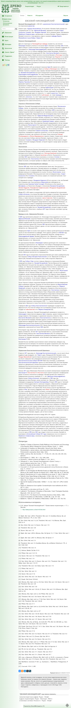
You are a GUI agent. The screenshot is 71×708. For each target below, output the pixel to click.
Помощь (7, 60)
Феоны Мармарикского (37, 136)
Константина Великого (43, 333)
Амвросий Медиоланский (45, 115)
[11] (54, 115)
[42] (41, 387)
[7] (51, 76)
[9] (31, 82)
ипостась (29, 97)
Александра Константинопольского (29, 325)
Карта (6, 40)
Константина (35, 159)
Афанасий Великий (40, 30)
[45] (34, 408)
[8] (28, 80)
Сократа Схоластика (42, 130)
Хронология (8, 48)
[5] (32, 64)
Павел (39, 355)
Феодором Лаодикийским (57, 188)
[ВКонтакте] (20, 671)
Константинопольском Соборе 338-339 (30, 360)
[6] (51, 67)
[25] (61, 244)
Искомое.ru (37, 700)
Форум (39, 6)
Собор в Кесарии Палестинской (37, 256)
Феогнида (59, 55)
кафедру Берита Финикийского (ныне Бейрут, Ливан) (40, 37)
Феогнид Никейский (50, 153)
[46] (52, 421)
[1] (30, 30)
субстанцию (45, 95)
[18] (26, 176)
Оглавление (8, 16)
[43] (51, 389)
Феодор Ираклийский (25, 357)
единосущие (49, 87)
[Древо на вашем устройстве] (67, 706)
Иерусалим (44, 182)
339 (56, 382)
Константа (41, 372)
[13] (46, 140)
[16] (63, 160)
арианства (31, 26)
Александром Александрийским (28, 74)
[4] (63, 59)
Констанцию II (23, 339)
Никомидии (22, 45)
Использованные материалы (7, 23)
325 (53, 110)
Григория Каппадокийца (41, 382)
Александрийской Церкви (26, 236)
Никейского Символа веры (27, 34)
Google (46, 697)
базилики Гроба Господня (36, 184)
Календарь (8, 44)
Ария (46, 45)
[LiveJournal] (30, 671)
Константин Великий (52, 53)
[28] (46, 280)
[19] (36, 176)
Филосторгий (64, 270)
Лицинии (57, 57)
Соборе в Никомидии (50, 69)
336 (27, 306)
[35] (51, 333)
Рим (26, 389)
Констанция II (23, 372)
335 (21, 261)
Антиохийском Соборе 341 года (36, 434)
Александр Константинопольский (46, 353)
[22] (35, 224)
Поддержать (8, 56)
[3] (41, 53)
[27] (58, 270)
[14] (34, 153)
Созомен (28, 32)
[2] (41, 38)
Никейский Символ (48, 121)
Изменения (8, 32)
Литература (6, 21)
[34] (47, 327)
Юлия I (48, 389)
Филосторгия (32, 125)
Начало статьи (7, 19)
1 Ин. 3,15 (40, 3)
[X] (27, 671)
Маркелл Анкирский (44, 309)
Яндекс (41, 697)
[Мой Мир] (25, 671)
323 (62, 45)
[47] (30, 430)
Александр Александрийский (37, 49)
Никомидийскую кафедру (40, 44)
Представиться (64, 6)
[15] (40, 159)
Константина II (32, 372)
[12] (37, 125)
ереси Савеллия (47, 198)
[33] (41, 325)
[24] (40, 238)
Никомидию (39, 243)
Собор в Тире (29, 261)
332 (60, 232)
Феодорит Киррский (39, 140)
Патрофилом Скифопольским (39, 188)
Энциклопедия (29, 6)
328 (25, 166)
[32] (52, 309)
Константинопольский (58, 24)
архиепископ (47, 24)
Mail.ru (50, 699)
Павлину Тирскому (24, 82)
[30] (43, 301)
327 (44, 209)
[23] (36, 228)
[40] (55, 362)
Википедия (43, 699)
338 (51, 378)
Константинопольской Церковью (28, 362)
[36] (28, 339)
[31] (26, 307)
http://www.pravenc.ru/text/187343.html (33, 509)
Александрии (23, 314)
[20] (20, 201)
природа (58, 95)
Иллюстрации (9, 36)
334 (24, 255)
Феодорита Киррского (40, 180)
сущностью (54, 93)
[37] (60, 343)
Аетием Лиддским (24, 188)
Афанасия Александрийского (56, 376)
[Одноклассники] (22, 671)
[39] (54, 355)
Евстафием (22, 186)
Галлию (57, 157)
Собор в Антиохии (24, 194)
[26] (24, 258)
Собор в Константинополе (39, 306)
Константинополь (45, 318)
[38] (25, 347)
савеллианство (30, 309)
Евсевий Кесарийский (44, 207)
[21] (27, 211)
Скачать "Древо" (10, 52)
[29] (37, 286)
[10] (33, 115)
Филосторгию (57, 172)
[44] (61, 393)
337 (37, 331)
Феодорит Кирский (40, 32)
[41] (30, 386)
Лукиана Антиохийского (34, 28)
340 (36, 432)
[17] (58, 168)
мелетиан (44, 155)
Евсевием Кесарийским (28, 72)
